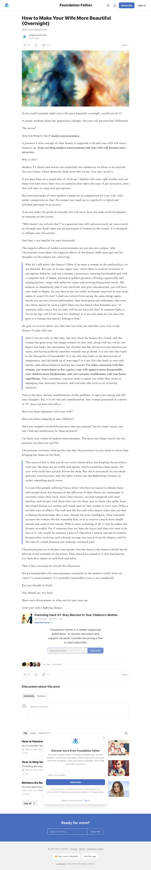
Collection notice (95, 848)
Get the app (90, 856)
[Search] (108, 5)
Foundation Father (37, 35)
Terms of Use (89, 789)
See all (27, 803)
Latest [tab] (33, 733)
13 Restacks (57, 664)
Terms (82, 848)
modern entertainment (65, 136)
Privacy (73, 848)
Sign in (142, 5)
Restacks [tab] (41, 696)
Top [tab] (25, 733)
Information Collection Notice (75, 792)
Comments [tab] (29, 696)
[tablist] (34, 696)
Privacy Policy (98, 792)
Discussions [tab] (44, 733)
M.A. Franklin (41, 619)
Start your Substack (68, 856)
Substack (60, 863)
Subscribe (126, 5)
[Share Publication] (115, 5)
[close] (103, 737)
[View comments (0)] (36, 45)
